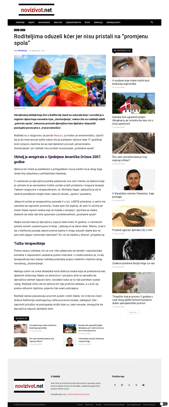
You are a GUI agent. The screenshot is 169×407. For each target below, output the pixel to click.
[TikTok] (129, 385)
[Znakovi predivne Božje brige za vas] (133, 249)
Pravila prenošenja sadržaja (114, 404)
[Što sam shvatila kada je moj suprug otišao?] (20, 342)
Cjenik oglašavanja (134, 404)
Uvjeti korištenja (149, 404)
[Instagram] (122, 385)
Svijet (22, 30)
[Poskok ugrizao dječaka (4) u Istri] (133, 216)
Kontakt (98, 404)
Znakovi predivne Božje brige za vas (133, 263)
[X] (136, 385)
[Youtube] (143, 385)
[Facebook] (115, 385)
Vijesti (31, 22)
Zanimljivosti (113, 22)
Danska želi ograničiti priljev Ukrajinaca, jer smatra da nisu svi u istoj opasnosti (91, 328)
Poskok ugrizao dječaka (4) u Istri (132, 230)
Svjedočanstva (73, 22)
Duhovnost (44, 22)
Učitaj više (133, 312)
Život (87, 22)
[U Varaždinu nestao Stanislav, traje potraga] (69, 342)
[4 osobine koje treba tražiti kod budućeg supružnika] (20, 328)
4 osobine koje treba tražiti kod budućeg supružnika (130, 82)
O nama (80, 404)
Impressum (89, 404)
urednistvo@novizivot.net (78, 394)
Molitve (58, 22)
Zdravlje (98, 22)
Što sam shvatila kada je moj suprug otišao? (129, 158)
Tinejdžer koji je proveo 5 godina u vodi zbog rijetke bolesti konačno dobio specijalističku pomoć (132, 300)
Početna (20, 22)
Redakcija (22, 50)
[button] (152, 22)
